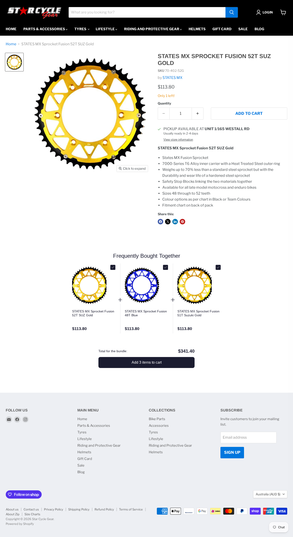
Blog (259, 29)
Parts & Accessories (44, 29)
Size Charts (32, 514)
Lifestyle (105, 29)
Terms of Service (131, 509)
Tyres (80, 29)
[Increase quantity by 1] (197, 113)
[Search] (231, 12)
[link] (94, 313)
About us (12, 509)
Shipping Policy (79, 509)
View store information (178, 139)
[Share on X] (168, 221)
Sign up (232, 452)
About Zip (12, 514)
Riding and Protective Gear (152, 29)
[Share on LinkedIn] (175, 221)
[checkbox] (113, 267)
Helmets (197, 29)
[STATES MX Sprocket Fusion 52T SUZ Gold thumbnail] (14, 62)
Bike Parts (157, 419)
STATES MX (172, 77)
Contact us (31, 509)
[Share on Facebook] (160, 221)
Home (11, 29)
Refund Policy (104, 509)
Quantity (164, 103)
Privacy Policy (53, 509)
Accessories (159, 426)
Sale (243, 29)
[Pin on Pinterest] (182, 221)
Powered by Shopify (20, 524)
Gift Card (221, 29)
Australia (268, 494)
